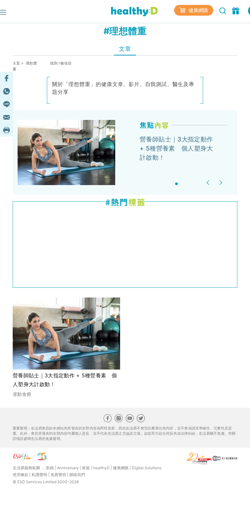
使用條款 (20, 474)
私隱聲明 (39, 474)
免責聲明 (58, 474)
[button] (208, 182)
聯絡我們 (77, 474)
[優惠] (236, 10)
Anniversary (68, 467)
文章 (125, 48)
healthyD (101, 467)
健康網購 (197, 10)
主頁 (16, 63)
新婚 (50, 467)
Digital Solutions (146, 467)
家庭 (86, 467)
